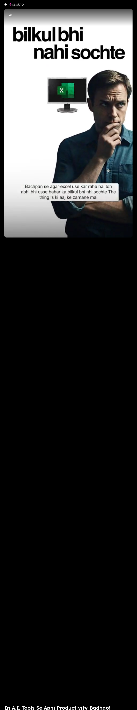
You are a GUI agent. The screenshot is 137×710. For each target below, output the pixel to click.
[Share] (10, 15)
